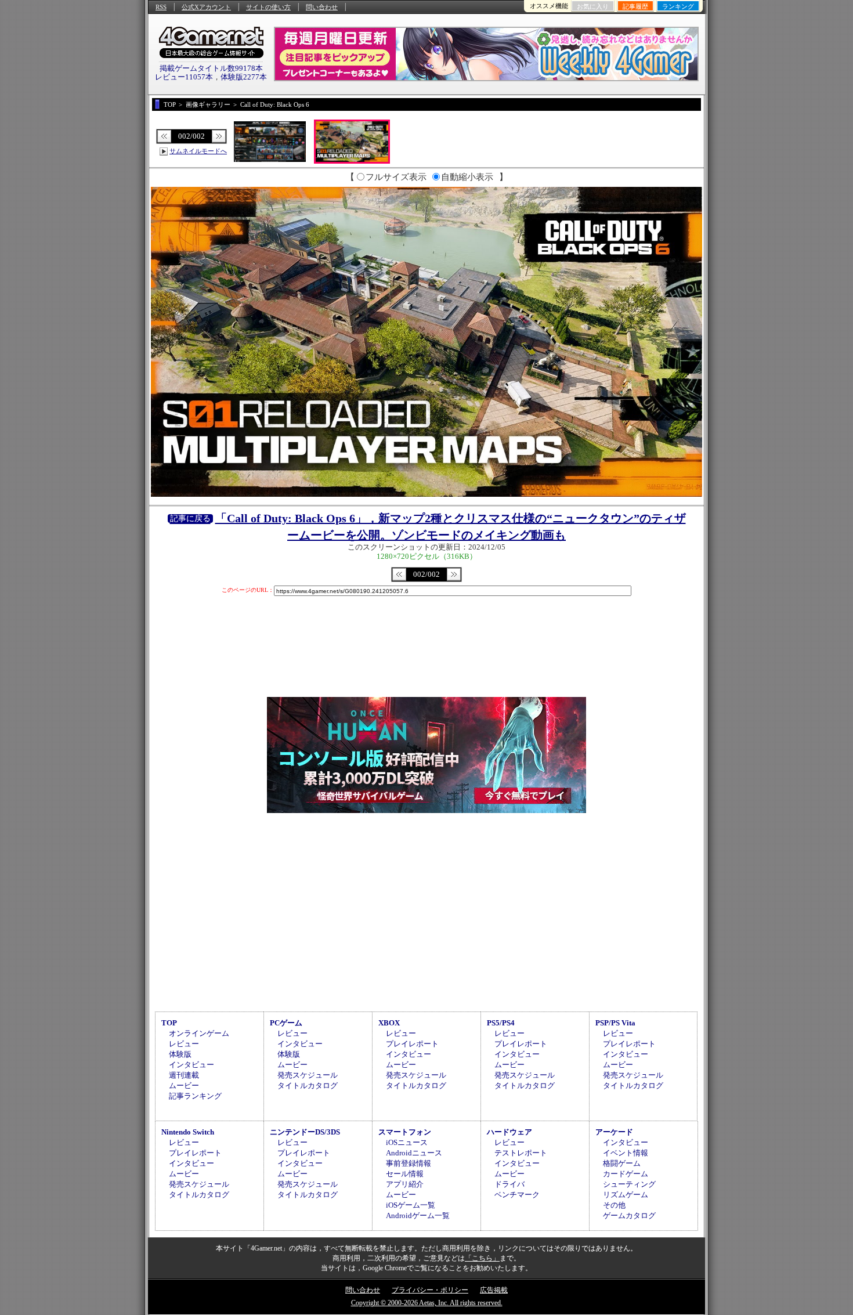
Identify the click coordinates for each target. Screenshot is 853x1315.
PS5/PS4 (501, 1022)
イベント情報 (625, 1152)
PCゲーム (286, 1022)
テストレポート (520, 1152)
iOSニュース (407, 1142)
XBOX (389, 1022)
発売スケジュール (307, 1075)
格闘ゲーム (622, 1163)
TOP (169, 1022)
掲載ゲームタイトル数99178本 (211, 68)
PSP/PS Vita (615, 1022)
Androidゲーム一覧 (418, 1215)
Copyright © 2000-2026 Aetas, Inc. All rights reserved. (427, 1303)
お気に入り (593, 6)
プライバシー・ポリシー (430, 1290)
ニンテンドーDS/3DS (305, 1132)
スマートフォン (404, 1132)
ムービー (184, 1085)
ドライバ (509, 1184)
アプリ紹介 (405, 1184)
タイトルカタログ (307, 1085)
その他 (614, 1205)
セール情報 (405, 1173)
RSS (161, 6)
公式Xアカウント (206, 6)
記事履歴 (635, 6)
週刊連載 (184, 1075)
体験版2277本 (244, 77)
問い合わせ (322, 6)
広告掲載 (494, 1290)
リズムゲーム (625, 1194)
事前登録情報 (408, 1163)
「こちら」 (482, 1258)
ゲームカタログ (629, 1215)
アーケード (614, 1132)
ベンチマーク (517, 1194)
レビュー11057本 (184, 77)
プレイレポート (412, 1043)
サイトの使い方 (268, 6)
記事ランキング (195, 1096)
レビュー (184, 1043)
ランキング (678, 6)
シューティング (629, 1184)
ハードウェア (509, 1132)
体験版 (180, 1054)
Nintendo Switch (187, 1132)
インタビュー (191, 1064)
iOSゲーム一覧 (410, 1205)
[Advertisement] (426, 910)
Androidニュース (414, 1152)
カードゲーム (625, 1173)
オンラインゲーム (199, 1033)
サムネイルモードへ (198, 150)
